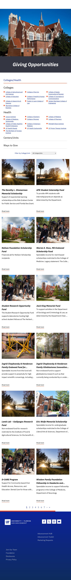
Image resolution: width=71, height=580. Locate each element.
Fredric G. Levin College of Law (35, 102)
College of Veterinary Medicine (33, 125)
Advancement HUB (45, 533)
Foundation (10, 553)
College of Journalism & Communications (56, 98)
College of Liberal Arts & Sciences (13, 102)
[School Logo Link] (19, 522)
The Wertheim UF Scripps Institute (14, 132)
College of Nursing (33, 119)
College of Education (12, 96)
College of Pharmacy (55, 119)
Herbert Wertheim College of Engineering (57, 102)
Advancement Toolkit (46, 537)
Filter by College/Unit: (22, 153)
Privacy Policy (11, 559)
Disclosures (10, 556)
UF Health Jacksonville (34, 128)
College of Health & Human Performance (36, 98)
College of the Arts (33, 92)
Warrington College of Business (12, 107)
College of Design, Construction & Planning (56, 93)
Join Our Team (11, 549)
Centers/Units (11, 137)
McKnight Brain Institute (56, 124)
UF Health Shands (11, 128)
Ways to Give (11, 145)
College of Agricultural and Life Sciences (14, 93)
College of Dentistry (33, 117)
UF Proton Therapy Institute (57, 128)
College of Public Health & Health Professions (14, 125)
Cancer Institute (11, 117)
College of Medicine (54, 117)
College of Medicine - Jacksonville (12, 120)
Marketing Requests (45, 540)
